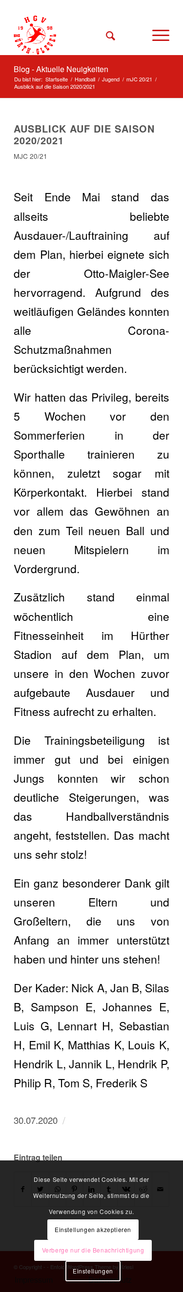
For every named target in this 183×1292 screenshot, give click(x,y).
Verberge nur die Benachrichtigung (93, 1250)
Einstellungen (93, 1271)
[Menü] (155, 35)
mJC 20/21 (30, 156)
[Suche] (105, 35)
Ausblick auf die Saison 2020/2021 (84, 134)
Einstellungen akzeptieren (93, 1229)
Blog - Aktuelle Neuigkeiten (61, 69)
